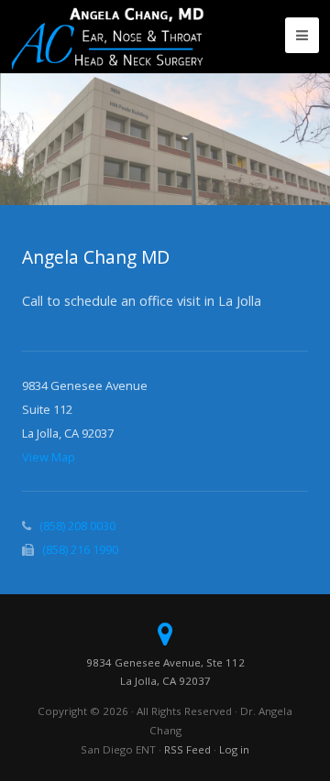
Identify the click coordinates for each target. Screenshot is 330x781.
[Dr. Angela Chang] (107, 36)
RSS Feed (187, 749)
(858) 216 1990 (80, 549)
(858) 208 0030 (77, 525)
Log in (234, 749)
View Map (48, 457)
